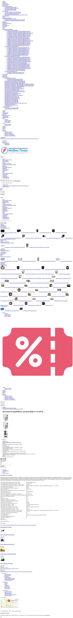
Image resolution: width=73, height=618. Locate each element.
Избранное (7, 576)
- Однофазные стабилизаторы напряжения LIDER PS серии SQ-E (19, 34)
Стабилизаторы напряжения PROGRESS (12, 56)
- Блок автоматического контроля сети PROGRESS (16, 70)
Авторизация (7, 143)
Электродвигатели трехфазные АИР (11, 108)
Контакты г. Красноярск (9, 133)
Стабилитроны (5, 74)
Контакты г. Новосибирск (9, 134)
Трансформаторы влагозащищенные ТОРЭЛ (13, 93)
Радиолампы (5, 26)
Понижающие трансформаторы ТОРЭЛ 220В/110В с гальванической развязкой (19, 84)
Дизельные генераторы (7, 17)
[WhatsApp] (4, 458)
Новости (6, 119)
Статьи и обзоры (8, 120)
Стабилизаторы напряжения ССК (11, 71)
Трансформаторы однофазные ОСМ (11, 94)
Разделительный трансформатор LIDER (12, 89)
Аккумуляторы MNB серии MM (10, 7)
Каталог (3, 223)
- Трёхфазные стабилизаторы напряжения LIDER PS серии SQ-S (18, 44)
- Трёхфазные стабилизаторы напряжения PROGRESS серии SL (18, 65)
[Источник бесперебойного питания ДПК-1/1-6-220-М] (5, 421)
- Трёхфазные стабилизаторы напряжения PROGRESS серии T (18, 66)
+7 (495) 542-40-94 (8, 591)
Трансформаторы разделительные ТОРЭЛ (12, 98)
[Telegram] (3, 458)
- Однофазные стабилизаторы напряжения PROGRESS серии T (18, 59)
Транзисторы (5, 76)
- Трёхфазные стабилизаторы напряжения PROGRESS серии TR (18, 68)
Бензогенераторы (6, 15)
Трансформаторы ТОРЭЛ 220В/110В (11, 100)
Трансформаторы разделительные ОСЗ (12, 96)
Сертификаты (5, 113)
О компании (6, 571)
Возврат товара (7, 577)
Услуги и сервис (5, 112)
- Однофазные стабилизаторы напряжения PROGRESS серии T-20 (19, 60)
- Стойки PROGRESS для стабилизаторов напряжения (17, 62)
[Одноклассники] (2, 458)
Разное (4, 27)
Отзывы (22, 571)
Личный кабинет (8, 574)
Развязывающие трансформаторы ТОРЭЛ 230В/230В (14, 86)
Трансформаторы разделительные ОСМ (12, 97)
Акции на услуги (8, 125)
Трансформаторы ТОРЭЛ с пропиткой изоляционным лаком (16, 103)
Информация (7, 585)
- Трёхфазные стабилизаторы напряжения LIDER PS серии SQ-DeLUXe (20, 40)
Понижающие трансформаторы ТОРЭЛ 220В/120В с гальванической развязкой (19, 85)
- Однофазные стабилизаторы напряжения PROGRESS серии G (18, 57)
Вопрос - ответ (7, 588)
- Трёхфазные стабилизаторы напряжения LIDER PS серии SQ (18, 38)
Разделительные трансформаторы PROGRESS (13, 87)
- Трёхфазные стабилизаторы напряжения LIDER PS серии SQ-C (18, 39)
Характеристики (6, 470)
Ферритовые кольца (8, 105)
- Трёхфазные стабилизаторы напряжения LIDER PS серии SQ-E (18, 41)
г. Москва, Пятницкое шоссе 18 (10, 594)
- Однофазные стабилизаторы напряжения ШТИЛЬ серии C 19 (18, 48)
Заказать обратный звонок (7, 182)
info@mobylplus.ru (8, 593)
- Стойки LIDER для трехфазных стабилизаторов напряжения (18, 37)
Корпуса (4, 21)
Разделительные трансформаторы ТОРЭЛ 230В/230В (14, 88)
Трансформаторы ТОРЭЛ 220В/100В (11, 99)
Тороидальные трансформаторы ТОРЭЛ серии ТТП (14, 90)
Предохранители (6, 25)
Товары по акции (6, 4)
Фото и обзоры (7, 121)
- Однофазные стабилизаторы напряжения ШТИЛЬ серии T (18, 52)
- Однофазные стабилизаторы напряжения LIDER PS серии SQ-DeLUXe (20, 33)
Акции (4, 123)
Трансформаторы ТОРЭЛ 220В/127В (11, 102)
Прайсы (4, 392)
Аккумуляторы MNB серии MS (10, 10)
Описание (4, 469)
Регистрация (7, 144)
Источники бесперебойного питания (9, 18)
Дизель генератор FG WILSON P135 (7, 544)
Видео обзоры (7, 587)
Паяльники (5, 24)
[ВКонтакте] (0, 458)
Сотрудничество (6, 117)
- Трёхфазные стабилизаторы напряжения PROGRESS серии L (18, 64)
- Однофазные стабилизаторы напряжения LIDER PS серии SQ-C (19, 32)
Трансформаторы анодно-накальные (11, 92)
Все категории (5, 5)
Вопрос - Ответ (6, 473)
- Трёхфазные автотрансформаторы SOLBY (15, 80)
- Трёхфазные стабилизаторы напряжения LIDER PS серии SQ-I (18, 42)
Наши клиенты (5, 116)
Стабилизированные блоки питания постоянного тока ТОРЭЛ (16, 14)
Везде (4, 158)
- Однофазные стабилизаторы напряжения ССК (15, 72)
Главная (4, 111)
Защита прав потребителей (10, 579)
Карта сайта (26, 571)
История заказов (8, 575)
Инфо (4, 118)
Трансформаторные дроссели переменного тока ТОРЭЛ (15, 91)
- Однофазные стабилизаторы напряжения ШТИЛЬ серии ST (18, 51)
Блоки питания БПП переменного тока (12, 13)
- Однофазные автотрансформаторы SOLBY (15, 79)
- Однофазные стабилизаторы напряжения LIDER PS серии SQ (18, 31)
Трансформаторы (6, 77)
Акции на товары (8, 124)
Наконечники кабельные (7, 23)
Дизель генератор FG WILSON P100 (7, 534)
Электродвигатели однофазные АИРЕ (12, 107)
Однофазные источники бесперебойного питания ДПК (15, 19)
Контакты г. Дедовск (8, 131)
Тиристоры (5, 75)
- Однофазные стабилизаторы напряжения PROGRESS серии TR (19, 61)
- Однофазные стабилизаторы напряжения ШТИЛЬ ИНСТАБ (18, 47)
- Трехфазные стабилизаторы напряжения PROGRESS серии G (18, 63)
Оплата (4, 126)
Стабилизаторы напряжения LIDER (11, 30)
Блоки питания (5, 11)
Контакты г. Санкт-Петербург (10, 135)
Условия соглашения (8, 580)
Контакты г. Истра (8, 132)
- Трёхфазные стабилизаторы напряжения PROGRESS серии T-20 (19, 67)
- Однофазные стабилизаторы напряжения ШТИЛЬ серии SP (18, 50)
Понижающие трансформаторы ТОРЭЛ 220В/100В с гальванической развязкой (19, 83)
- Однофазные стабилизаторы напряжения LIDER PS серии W (18, 36)
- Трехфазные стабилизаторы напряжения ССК (15, 73)
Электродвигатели (6, 106)
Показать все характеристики (8, 456)
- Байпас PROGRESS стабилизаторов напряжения (16, 69)
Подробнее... (47, 615)
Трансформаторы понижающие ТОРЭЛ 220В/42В (14, 95)
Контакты (4, 130)
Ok (0, 617)
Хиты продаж (5, 3)
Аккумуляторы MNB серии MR (10, 9)
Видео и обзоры (8, 122)
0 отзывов (4, 440)
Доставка (4, 127)
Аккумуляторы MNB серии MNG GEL (12, 8)
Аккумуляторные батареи (7, 6)
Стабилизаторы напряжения (8, 29)
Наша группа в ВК (8, 595)
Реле (3, 28)
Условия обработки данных (10, 578)
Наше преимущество (6, 115)
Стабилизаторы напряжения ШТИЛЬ (11, 46)
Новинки (4, 2)
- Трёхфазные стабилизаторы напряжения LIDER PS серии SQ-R (18, 43)
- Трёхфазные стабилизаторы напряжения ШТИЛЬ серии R (17, 55)
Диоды (4, 16)
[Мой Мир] (5, 458)
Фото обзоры (7, 586)
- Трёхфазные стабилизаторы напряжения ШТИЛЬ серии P (17, 54)
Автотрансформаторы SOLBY (10, 78)
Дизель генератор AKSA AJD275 (6, 563)
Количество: (2, 461)
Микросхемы (5, 22)
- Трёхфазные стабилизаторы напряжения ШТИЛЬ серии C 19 (18, 53)
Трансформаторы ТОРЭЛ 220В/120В (11, 101)
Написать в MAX (9, 592)
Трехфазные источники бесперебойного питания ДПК (15, 20)
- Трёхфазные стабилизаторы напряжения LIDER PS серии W (18, 45)
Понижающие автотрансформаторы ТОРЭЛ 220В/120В (15, 82)
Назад (4, 1)
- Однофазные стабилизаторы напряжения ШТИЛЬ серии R (18, 49)
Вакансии (4, 114)
